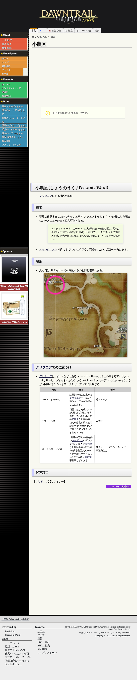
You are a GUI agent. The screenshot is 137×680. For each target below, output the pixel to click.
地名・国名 (7, 44)
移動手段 (6, 66)
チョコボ (6, 70)
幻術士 (75, 419)
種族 (40, 638)
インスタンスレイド (11, 88)
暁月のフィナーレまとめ (13, 129)
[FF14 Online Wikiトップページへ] (68, 16)
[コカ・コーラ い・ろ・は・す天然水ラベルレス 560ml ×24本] (14, 305)
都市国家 (42, 649)
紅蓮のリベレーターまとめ (13, 119)
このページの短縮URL (120, 486)
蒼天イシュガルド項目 (17, 653)
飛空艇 (5, 73)
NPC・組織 (6, 47)
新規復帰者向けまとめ (17, 660)
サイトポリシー (13, 664)
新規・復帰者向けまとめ (13, 137)
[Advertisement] (13, 197)
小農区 (25, 619)
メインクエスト (48, 249)
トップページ (12, 643)
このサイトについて (11, 144)
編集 (97, 30)
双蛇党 (88, 457)
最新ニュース (12, 646)
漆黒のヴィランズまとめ (13, 125)
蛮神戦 (5, 92)
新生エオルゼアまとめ (12, 106)
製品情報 (6, 141)
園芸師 (88, 443)
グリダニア (45, 195)
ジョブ (5, 62)
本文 (33, 30)
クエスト (6, 84)
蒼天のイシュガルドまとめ (13, 112)
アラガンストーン (47, 652)
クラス (5, 58)
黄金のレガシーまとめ (12, 133)
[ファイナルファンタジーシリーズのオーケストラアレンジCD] (14, 269)
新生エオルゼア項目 (16, 650)
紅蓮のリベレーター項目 (18, 657)
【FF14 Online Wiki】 (11, 619)
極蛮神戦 (6, 95)
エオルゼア (7, 40)
